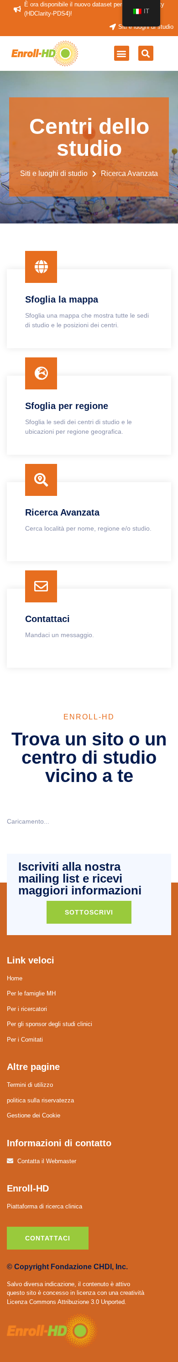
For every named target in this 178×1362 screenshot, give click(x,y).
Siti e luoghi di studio (54, 173)
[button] (121, 53)
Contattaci (47, 1238)
